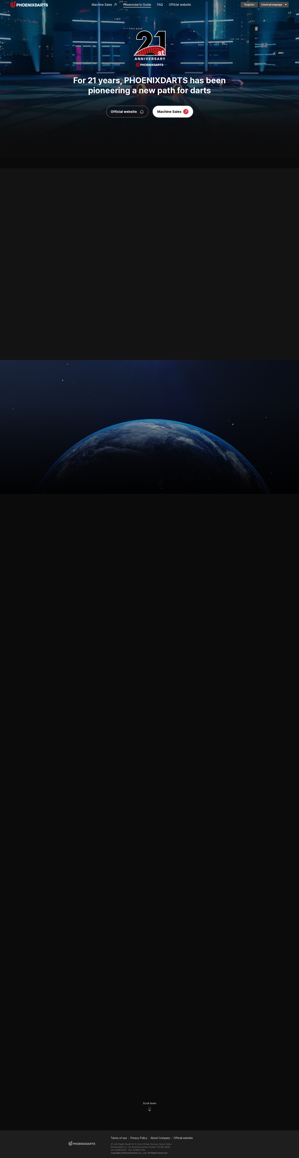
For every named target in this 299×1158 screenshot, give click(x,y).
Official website (180, 4)
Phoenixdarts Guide (137, 4)
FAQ (160, 4)
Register (249, 4)
